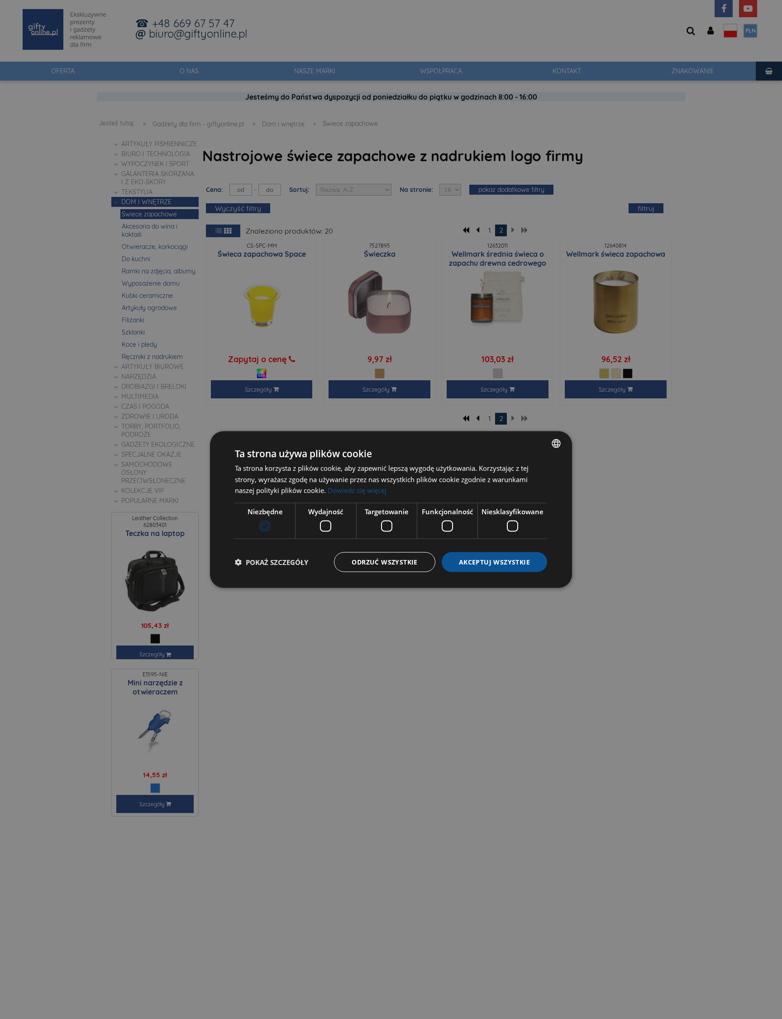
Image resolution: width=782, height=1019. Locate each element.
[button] (271, 562)
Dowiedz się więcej (357, 490)
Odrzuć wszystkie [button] (384, 561)
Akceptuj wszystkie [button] (494, 561)
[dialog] (391, 509)
